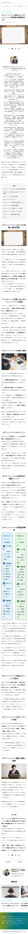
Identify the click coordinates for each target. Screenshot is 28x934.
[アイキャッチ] (10, 891)
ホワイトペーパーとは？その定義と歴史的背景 (14, 189)
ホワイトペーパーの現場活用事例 (11, 205)
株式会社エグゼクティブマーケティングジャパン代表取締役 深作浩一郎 (18, 870)
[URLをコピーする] (19, 48)
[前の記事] (7, 862)
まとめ (4, 217)
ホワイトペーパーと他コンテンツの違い (12, 211)
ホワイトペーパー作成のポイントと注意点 (13, 208)
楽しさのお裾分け (19, 154)
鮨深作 (7, 153)
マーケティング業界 (7, 11)
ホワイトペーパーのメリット (10, 199)
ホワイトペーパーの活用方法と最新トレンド (13, 202)
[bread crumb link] (1, 6)
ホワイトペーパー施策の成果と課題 (11, 214)
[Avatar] (6, 872)
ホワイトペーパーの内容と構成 (10, 196)
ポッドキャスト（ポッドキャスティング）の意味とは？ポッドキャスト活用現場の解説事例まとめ (10, 905)
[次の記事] (20, 862)
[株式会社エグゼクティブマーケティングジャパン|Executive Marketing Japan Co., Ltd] (6, 2)
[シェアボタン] (9, 48)
